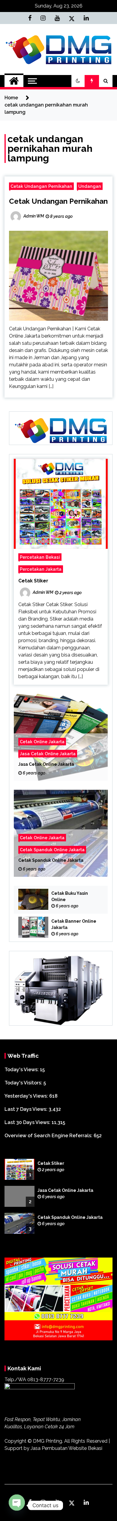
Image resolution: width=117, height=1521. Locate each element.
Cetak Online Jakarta (42, 741)
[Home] (13, 81)
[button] (78, 81)
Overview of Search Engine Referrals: (49, 1135)
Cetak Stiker (33, 581)
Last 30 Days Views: (28, 1122)
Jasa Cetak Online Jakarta (48, 753)
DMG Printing (47, 1441)
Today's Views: (22, 1069)
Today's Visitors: (24, 1083)
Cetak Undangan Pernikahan (41, 186)
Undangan (89, 186)
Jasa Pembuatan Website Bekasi (66, 1448)
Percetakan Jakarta (41, 569)
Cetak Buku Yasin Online (69, 896)
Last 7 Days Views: (26, 1109)
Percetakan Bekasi (40, 557)
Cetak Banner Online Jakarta (73, 924)
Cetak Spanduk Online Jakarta (52, 849)
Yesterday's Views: (26, 1096)
